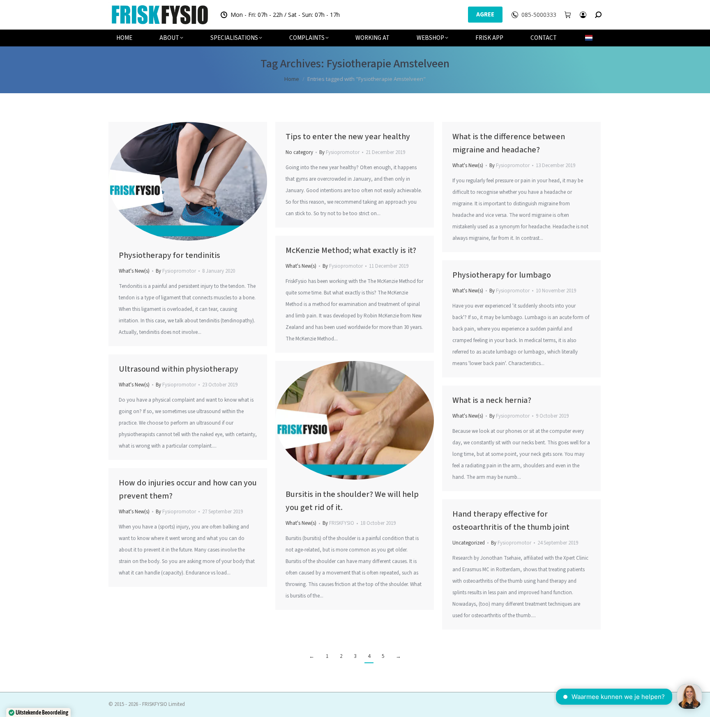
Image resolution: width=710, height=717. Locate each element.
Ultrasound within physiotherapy (178, 369)
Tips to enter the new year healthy (348, 136)
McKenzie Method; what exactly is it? (351, 250)
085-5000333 (538, 14)
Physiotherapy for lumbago (501, 275)
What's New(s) (134, 271)
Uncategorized (468, 543)
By (176, 271)
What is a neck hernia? (491, 400)
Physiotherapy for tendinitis (169, 255)
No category (299, 152)
